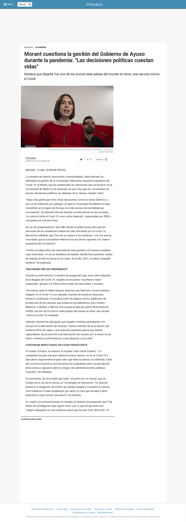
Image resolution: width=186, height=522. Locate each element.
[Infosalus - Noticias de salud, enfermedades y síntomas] (94, 4)
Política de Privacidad (124, 509)
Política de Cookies (103, 509)
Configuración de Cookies (83, 512)
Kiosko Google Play (145, 509)
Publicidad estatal (105, 512)
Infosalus (31, 158)
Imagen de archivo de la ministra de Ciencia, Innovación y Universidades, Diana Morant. (81, 150)
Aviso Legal (62, 509)
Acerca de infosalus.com (42, 509)
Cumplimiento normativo (81, 509)
